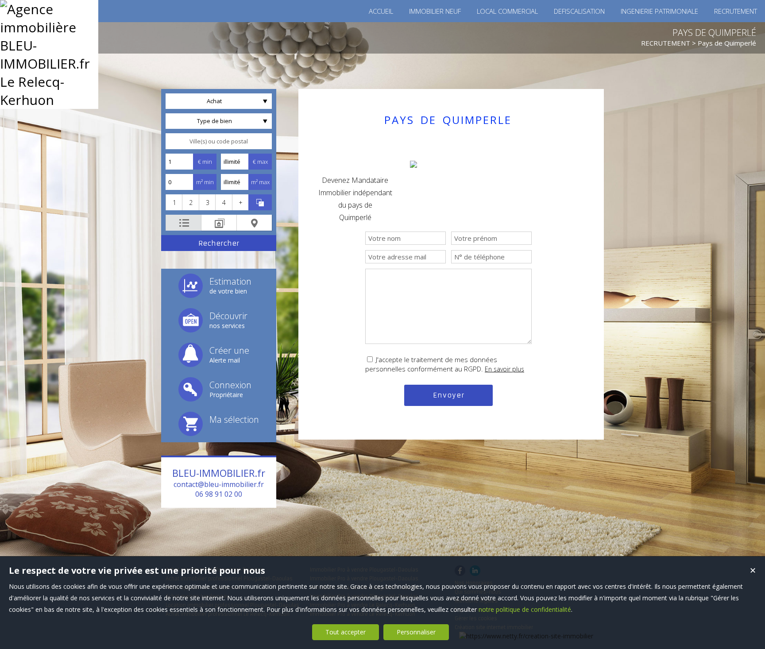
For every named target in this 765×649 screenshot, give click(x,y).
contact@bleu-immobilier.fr (219, 484)
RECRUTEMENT (665, 43)
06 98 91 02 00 (218, 494)
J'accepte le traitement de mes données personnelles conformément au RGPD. (431, 364)
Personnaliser (416, 632)
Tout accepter (345, 632)
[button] (174, 202)
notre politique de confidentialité (525, 609)
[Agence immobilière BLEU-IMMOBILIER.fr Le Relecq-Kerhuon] (49, 100)
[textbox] (219, 141)
